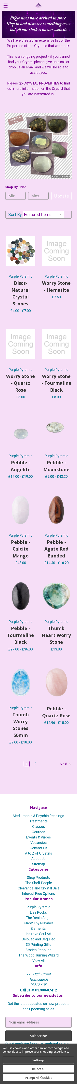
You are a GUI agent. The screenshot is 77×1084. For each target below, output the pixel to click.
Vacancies (38, 842)
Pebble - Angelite (21, 466)
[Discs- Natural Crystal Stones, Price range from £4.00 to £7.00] (20, 251)
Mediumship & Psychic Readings (38, 816)
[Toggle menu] (5, 5)
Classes (38, 826)
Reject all (38, 1069)
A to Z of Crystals (38, 853)
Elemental (38, 928)
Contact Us (38, 848)
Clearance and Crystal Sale (38, 888)
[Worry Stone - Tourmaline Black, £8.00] (56, 344)
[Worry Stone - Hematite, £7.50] (56, 251)
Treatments (38, 821)
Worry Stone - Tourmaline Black (56, 383)
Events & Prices (38, 837)
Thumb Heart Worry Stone (56, 635)
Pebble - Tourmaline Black (20, 635)
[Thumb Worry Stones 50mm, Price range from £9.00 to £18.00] (20, 682)
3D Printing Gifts (38, 944)
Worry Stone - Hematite (56, 286)
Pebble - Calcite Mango (20, 549)
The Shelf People (38, 883)
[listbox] (43, 214)
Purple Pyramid (38, 907)
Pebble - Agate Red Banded (56, 549)
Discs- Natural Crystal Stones (20, 293)
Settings (38, 1060)
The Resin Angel (38, 918)
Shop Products (38, 877)
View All (38, 960)
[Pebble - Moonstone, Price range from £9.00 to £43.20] (56, 430)
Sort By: (15, 214)
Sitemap (38, 864)
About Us (38, 859)
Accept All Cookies (38, 1077)
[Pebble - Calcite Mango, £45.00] (20, 509)
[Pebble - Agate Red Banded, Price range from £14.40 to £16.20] (56, 509)
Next (64, 764)
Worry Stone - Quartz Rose (20, 383)
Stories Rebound (38, 950)
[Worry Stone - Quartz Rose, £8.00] (20, 344)
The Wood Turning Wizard (38, 955)
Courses (38, 832)
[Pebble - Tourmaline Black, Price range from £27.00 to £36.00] (20, 596)
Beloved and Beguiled (38, 939)
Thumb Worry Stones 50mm (20, 724)
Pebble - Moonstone (56, 466)
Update (61, 196)
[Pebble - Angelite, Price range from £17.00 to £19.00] (20, 430)
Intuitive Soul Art (38, 934)
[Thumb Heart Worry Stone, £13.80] (56, 596)
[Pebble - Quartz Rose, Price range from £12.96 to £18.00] (56, 682)
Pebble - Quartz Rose (56, 712)
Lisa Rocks (38, 912)
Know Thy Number (38, 923)
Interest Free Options (38, 893)
